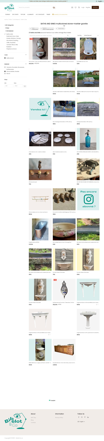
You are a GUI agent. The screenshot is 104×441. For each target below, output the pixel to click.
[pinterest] (85, 417)
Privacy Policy (59, 417)
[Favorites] (75, 7)
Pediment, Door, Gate (12, 36)
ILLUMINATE (30, 14)
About (33, 414)
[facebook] (79, 417)
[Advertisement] (15, 113)
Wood (8, 73)
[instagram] (82, 417)
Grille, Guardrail (10, 42)
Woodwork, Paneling (12, 40)
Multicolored (10, 58)
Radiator (8, 47)
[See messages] (72, 7)
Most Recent (87, 35)
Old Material (16, 19)
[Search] (54, 7)
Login (82, 7)
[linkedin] (88, 417)
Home (6, 19)
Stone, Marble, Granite (12, 71)
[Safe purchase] (79, 7)
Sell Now (95, 7)
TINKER (48, 14)
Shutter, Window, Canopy (13, 38)
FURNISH (7, 14)
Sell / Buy (33, 417)
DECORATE (15, 14)
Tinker (10, 19)
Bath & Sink (9, 34)
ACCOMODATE (40, 14)
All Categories (10, 25)
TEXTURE (23, 14)
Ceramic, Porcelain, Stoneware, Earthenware (15, 68)
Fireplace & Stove (11, 49)
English (100, 1)
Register (88, 7)
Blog (32, 420)
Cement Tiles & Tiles (12, 44)
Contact (33, 422)
